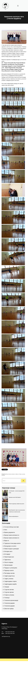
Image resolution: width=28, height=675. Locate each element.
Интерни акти (8, 551)
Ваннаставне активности (10, 474)
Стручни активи (9, 589)
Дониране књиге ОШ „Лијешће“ (15, 497)
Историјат (7, 554)
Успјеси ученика (22, 474)
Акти (5, 530)
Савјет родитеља (9, 576)
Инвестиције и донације (11, 549)
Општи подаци (8, 562)
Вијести (17, 474)
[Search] (23, 480)
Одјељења (7, 559)
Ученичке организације (11, 600)
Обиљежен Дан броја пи (13, 516)
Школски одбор (8, 608)
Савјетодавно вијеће (10, 584)
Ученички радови (9, 603)
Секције (6, 587)
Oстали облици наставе (11, 527)
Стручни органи (9, 592)
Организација (8, 565)
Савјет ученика (8, 578)
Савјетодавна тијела (10, 581)
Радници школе (9, 570)
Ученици (3, 475)
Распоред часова (9, 573)
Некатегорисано (9, 557)
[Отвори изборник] (18, 6)
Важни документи (9, 532)
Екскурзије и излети (10, 546)
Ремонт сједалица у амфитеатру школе (16, 503)
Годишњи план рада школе (12, 543)
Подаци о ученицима (10, 568)
